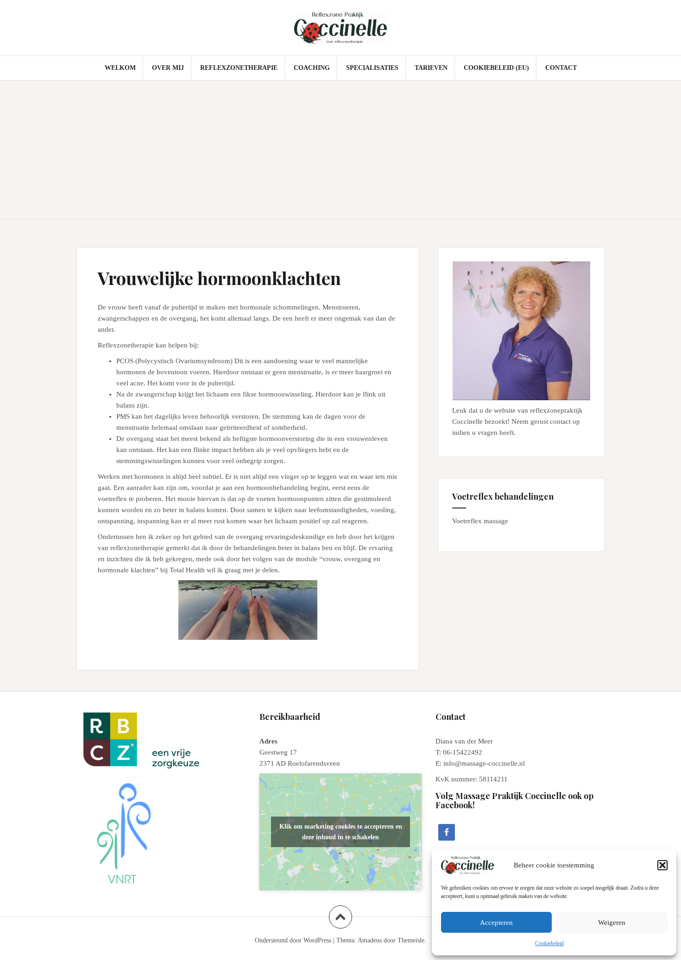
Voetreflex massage (480, 521)
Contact (561, 67)
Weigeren (611, 922)
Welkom (120, 67)
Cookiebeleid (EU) (496, 67)
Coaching (312, 67)
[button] (662, 865)
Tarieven (431, 67)
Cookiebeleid (549, 943)
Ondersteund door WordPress (293, 940)
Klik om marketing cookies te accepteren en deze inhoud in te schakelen (340, 832)
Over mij (168, 67)
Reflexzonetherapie (238, 67)
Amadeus (370, 940)
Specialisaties (372, 67)
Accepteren (496, 922)
